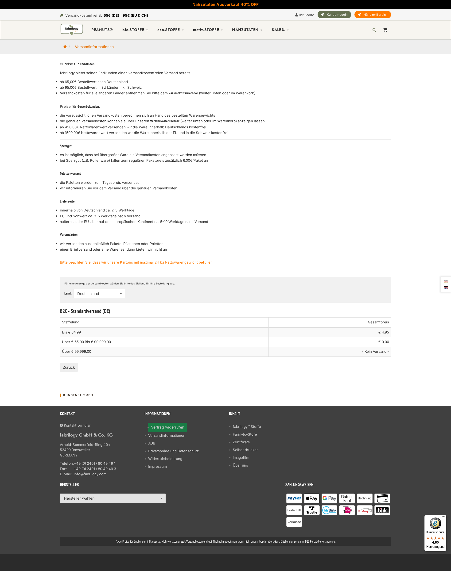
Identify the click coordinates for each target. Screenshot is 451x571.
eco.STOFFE (169, 29)
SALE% (279, 29)
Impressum (157, 466)
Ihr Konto (306, 15)
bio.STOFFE (134, 29)
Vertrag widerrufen (167, 427)
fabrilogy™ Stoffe (247, 426)
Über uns (240, 465)
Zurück (69, 367)
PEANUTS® (102, 29)
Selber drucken (246, 450)
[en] (446, 287)
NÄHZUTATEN (246, 29)
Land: (68, 293)
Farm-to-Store (245, 434)
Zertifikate (241, 442)
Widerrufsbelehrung (165, 458)
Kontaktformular (77, 425)
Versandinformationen (166, 435)
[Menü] (443, 518)
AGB (151, 443)
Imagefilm (241, 457)
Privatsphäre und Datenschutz (173, 451)
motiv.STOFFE (206, 29)
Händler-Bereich (376, 14)
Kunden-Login (337, 14)
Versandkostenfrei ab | (106, 15)
